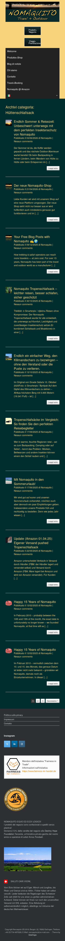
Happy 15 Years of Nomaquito (35, 601)
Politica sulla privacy (13, 714)
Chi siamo (12, 70)
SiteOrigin (33, 935)
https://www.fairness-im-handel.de (39, 771)
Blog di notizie (14, 63)
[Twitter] (7, 744)
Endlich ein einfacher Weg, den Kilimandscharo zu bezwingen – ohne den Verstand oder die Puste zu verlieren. (36, 362)
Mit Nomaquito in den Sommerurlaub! (29, 481)
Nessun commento (23, 141)
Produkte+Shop (15, 57)
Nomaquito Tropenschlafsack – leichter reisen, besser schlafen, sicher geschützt (36, 292)
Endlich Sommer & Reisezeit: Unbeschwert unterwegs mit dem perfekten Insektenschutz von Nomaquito (35, 127)
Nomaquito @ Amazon (18, 89)
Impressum (9, 719)
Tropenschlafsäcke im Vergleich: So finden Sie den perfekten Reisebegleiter (36, 423)
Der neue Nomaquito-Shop (32, 185)
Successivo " (52, 701)
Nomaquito (46, 137)
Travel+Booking (15, 82)
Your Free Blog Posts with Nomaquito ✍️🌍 (32, 238)
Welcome (11, 51)
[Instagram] (22, 744)
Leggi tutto (53, 168)
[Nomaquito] (32, 12)
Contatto (11, 76)
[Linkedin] (14, 744)
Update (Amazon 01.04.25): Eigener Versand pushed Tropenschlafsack (33, 542)
